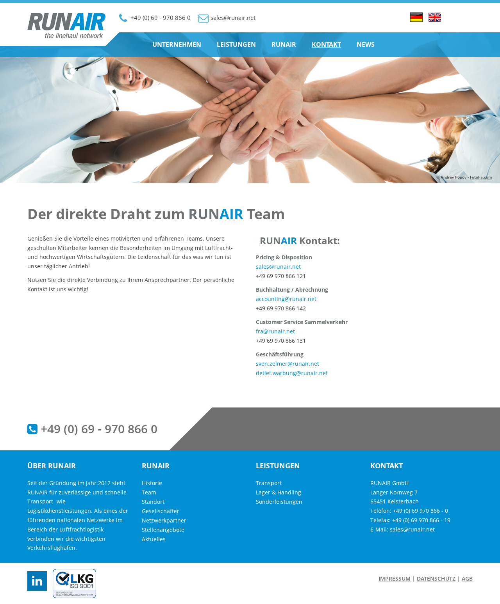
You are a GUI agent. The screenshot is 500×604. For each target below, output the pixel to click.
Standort (153, 501)
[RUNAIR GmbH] (66, 36)
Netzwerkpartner (164, 520)
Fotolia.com (481, 177)
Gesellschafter (160, 511)
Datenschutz (436, 578)
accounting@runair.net (286, 299)
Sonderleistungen (279, 501)
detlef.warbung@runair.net (292, 373)
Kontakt (326, 44)
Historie (152, 483)
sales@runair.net (278, 266)
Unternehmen (176, 44)
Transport (269, 483)
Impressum (395, 578)
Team (149, 492)
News (366, 44)
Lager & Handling (278, 492)
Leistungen (236, 44)
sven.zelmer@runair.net (287, 363)
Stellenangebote (163, 529)
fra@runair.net (275, 331)
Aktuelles (154, 539)
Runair (283, 44)
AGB (467, 578)
